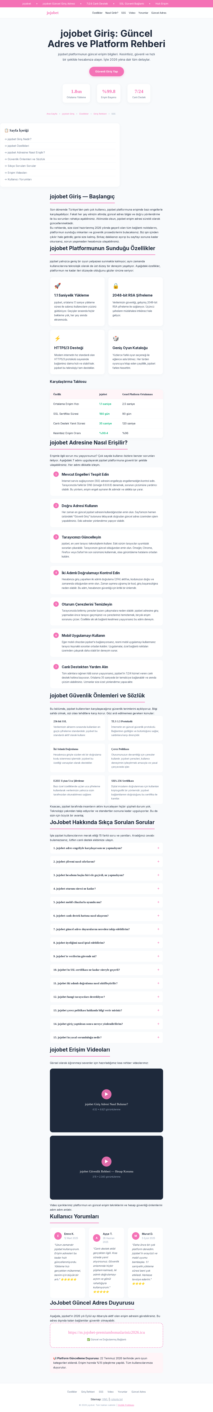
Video (132, 12)
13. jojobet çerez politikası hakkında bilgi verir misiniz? (87, 1010)
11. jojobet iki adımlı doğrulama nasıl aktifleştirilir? (85, 983)
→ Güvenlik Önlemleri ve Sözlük (24, 159)
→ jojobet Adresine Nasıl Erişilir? (24, 152)
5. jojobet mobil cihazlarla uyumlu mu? (77, 902)
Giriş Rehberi (100, 114)
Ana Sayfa (52, 114)
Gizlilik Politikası (126, 1405)
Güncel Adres (158, 12)
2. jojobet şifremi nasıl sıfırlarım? (74, 861)
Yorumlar (143, 12)
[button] (106, 1101)
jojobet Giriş (68, 114)
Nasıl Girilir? (112, 12)
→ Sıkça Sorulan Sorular (20, 165)
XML (105, 1399)
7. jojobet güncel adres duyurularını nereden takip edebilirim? (91, 929)
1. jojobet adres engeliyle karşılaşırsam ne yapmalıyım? (87, 848)
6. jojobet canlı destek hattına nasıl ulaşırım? (81, 915)
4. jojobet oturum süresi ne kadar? (74, 888)
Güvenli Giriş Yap (106, 71)
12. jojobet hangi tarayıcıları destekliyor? (79, 996)
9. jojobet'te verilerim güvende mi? (75, 956)
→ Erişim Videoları (15, 172)
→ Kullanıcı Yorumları (18, 179)
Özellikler (97, 12)
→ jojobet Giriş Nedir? (17, 139)
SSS (123, 12)
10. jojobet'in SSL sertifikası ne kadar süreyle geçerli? (86, 969)
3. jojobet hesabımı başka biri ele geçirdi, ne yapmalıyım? (88, 875)
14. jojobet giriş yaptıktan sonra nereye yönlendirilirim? (88, 1023)
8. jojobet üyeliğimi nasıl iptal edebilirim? (79, 942)
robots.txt (116, 1399)
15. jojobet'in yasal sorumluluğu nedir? (77, 1037)
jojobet (53, 13)
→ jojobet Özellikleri (16, 145)
